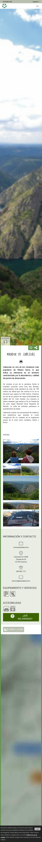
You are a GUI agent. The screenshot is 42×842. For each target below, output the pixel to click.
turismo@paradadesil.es (21, 581)
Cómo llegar (15, 629)
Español (35, 1)
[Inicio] (5, 6)
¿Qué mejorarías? (25, 617)
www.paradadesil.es (21, 547)
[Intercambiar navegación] (37, 6)
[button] (31, 347)
